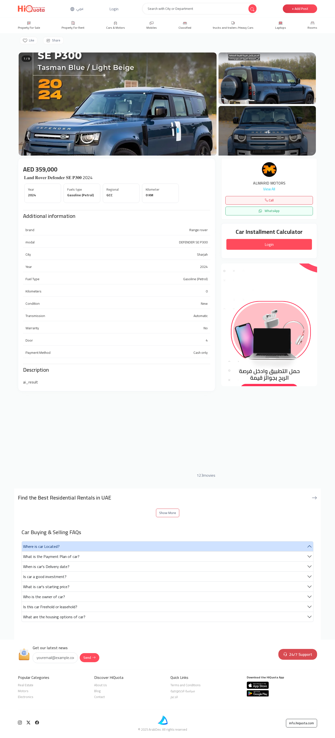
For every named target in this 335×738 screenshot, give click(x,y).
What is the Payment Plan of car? (51, 556)
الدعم (174, 697)
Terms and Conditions (185, 685)
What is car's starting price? (46, 586)
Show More (167, 513)
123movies (206, 475)
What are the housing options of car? (54, 616)
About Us (100, 685)
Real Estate (25, 685)
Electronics (25, 697)
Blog (97, 691)
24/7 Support (300, 654)
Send (87, 657)
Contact (99, 697)
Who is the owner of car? (44, 596)
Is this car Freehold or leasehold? (50, 606)
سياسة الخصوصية (182, 691)
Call (271, 200)
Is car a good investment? (44, 576)
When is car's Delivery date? (46, 566)
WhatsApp (272, 211)
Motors (23, 691)
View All (269, 189)
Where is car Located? (41, 546)
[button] (113, 9)
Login (269, 244)
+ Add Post (300, 8)
